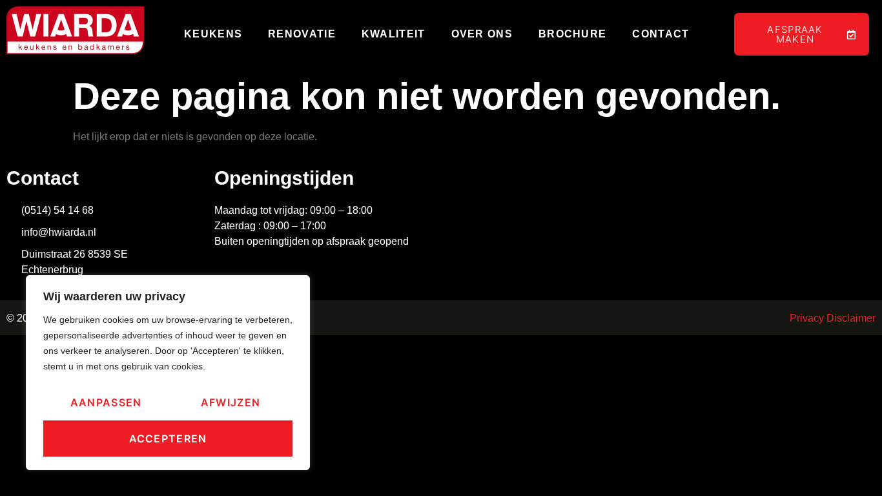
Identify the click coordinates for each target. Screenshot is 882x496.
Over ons (482, 33)
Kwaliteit (394, 33)
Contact (660, 33)
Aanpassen (106, 402)
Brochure (572, 33)
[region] (168, 372)
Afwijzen (230, 402)
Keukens (213, 33)
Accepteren (168, 438)
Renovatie (302, 33)
